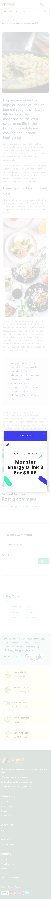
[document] (25, 461)
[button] (45, 433)
